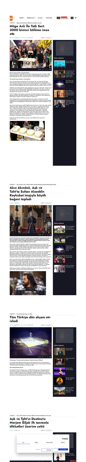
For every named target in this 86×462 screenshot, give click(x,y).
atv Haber (40, 18)
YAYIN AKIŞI (49, 18)
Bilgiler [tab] (36, 442)
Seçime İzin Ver (38, 449)
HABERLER (12, 23)
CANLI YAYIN (73, 461)
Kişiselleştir (49, 449)
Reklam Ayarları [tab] (49, 442)
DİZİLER (22, 18)
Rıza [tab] (23, 442)
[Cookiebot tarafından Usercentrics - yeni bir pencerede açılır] (63, 439)
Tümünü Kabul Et (63, 449)
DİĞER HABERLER (59, 58)
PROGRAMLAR (30, 18)
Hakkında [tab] (63, 442)
